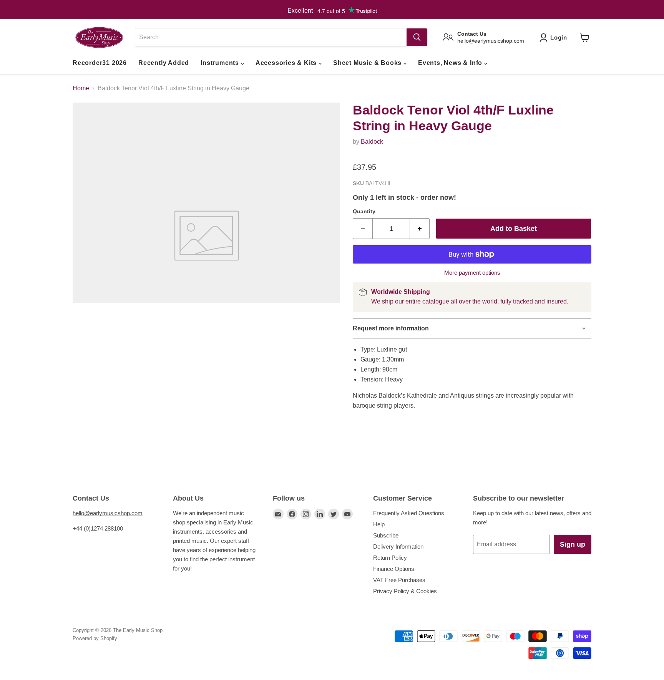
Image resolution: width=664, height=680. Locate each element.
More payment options (472, 272)
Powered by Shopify (95, 638)
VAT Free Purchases (399, 580)
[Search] (417, 37)
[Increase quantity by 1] (420, 228)
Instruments (221, 63)
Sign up (572, 544)
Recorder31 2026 (100, 63)
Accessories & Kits (287, 63)
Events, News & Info (451, 63)
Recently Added (163, 63)
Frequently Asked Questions (408, 513)
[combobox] (270, 37)
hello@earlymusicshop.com (108, 513)
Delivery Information (398, 546)
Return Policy (390, 557)
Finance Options (393, 569)
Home (81, 88)
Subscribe (385, 535)
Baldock (372, 141)
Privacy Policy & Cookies (405, 591)
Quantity (364, 211)
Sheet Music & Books (368, 63)
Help (379, 524)
